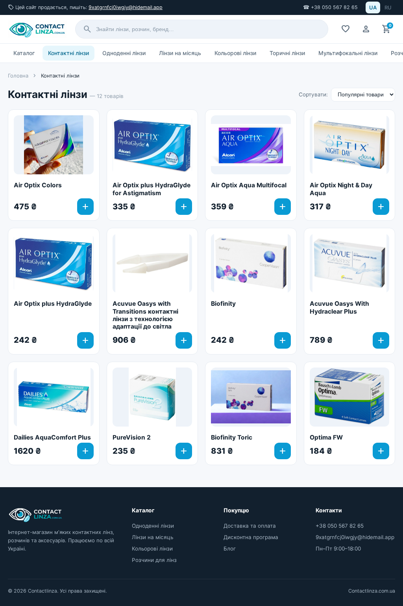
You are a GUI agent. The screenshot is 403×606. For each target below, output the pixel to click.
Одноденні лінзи (124, 53)
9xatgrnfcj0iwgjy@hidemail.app (126, 7)
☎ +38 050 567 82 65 (330, 7)
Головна (18, 75)
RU (388, 7)
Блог (230, 548)
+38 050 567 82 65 (340, 526)
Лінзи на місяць (180, 53)
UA (373, 7)
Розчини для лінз (154, 560)
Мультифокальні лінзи (347, 53)
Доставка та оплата (250, 526)
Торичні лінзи (287, 53)
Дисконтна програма (251, 537)
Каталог (24, 53)
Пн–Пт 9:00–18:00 (338, 548)
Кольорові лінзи (235, 53)
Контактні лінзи (68, 53)
